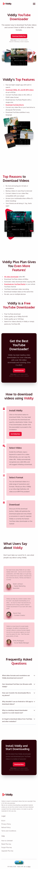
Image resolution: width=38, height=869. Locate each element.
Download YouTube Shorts (15, 105)
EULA (3, 821)
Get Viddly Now (15, 434)
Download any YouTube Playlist (14, 284)
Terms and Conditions (8, 831)
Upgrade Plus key (7, 851)
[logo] (6, 4)
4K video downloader (11, 277)
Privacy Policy (6, 824)
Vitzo (28, 866)
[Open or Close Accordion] (34, 675)
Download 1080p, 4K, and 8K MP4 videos (20, 90)
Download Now (19, 764)
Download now (19, 370)
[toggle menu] (34, 4)
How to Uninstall (7, 841)
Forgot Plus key (6, 847)
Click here (13, 40)
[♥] (19, 862)
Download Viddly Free (19, 36)
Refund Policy (6, 827)
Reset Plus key (6, 844)
